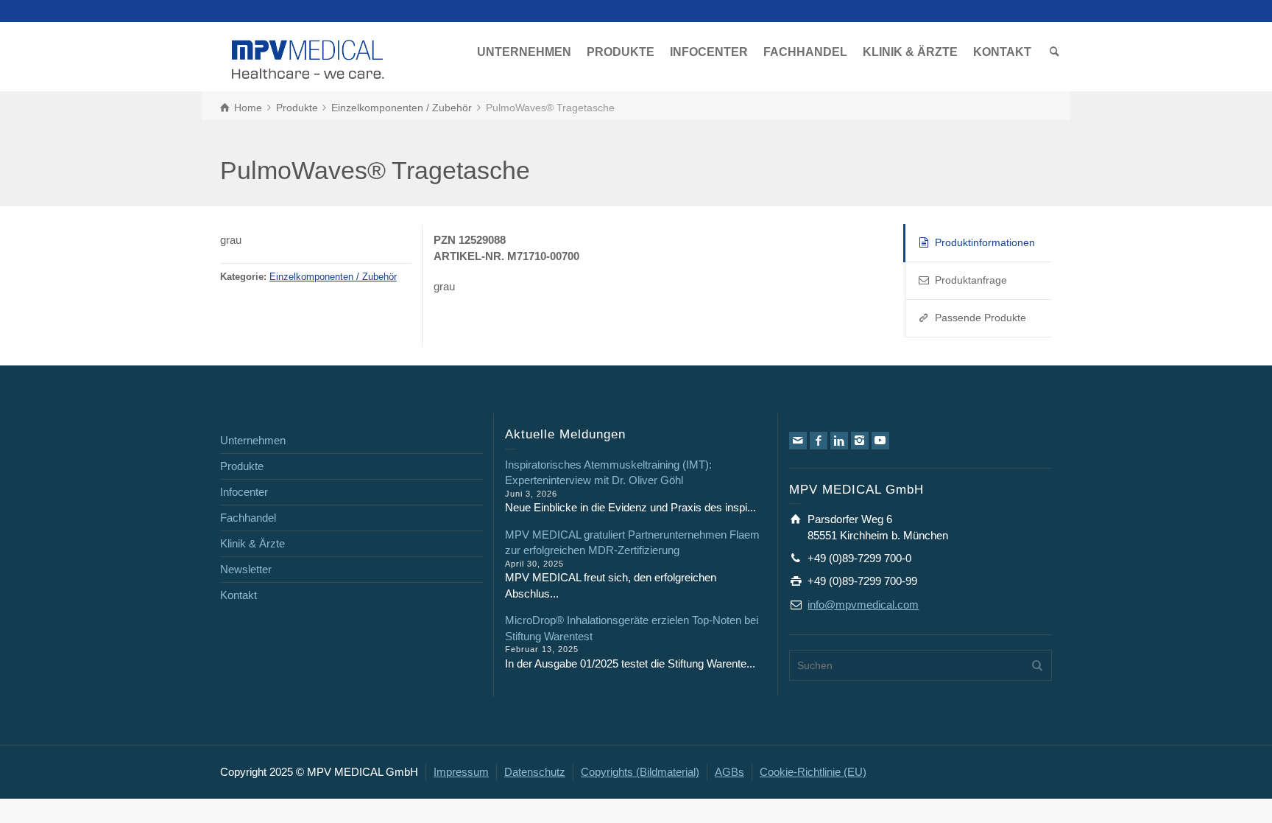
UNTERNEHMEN (524, 52)
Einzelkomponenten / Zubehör (333, 277)
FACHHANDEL (805, 52)
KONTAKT (1002, 52)
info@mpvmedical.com (863, 604)
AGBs (729, 772)
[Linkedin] (839, 440)
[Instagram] (860, 440)
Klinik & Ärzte (252, 543)
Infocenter (244, 492)
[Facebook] (818, 440)
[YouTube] (880, 440)
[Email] (798, 440)
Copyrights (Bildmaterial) (640, 772)
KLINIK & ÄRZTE (910, 52)
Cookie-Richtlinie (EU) (813, 772)
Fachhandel (248, 517)
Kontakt (238, 595)
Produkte (242, 466)
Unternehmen (253, 440)
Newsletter (246, 569)
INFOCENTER (709, 52)
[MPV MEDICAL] (308, 58)
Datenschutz (534, 772)
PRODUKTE (620, 52)
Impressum (461, 772)
